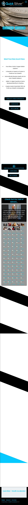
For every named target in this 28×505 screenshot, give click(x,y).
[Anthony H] (23, 269)
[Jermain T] (5, 272)
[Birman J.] (14, 245)
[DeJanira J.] (18, 237)
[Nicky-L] (23, 245)
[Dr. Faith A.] (10, 229)
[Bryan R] (10, 245)
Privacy (8, 500)
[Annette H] (5, 276)
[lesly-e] (14, 280)
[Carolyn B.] (18, 284)
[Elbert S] (5, 269)
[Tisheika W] (5, 229)
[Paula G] (10, 284)
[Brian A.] (23, 276)
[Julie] (18, 280)
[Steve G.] (18, 265)
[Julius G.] (10, 253)
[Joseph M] (14, 241)
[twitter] (7, 492)
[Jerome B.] (18, 253)
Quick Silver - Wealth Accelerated (9, 501)
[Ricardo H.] (18, 249)
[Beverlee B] (5, 280)
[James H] (10, 249)
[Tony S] (14, 253)
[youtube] (11, 492)
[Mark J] (5, 284)
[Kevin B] (14, 269)
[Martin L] (10, 257)
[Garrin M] (23, 229)
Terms (3, 500)
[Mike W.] (23, 225)
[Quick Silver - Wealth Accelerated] (12, 5)
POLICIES (14, 500)
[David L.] (14, 249)
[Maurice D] (18, 276)
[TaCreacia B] (18, 269)
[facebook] (4, 492)
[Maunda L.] (18, 241)
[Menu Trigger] (26, 1)
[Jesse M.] (23, 241)
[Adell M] (5, 245)
